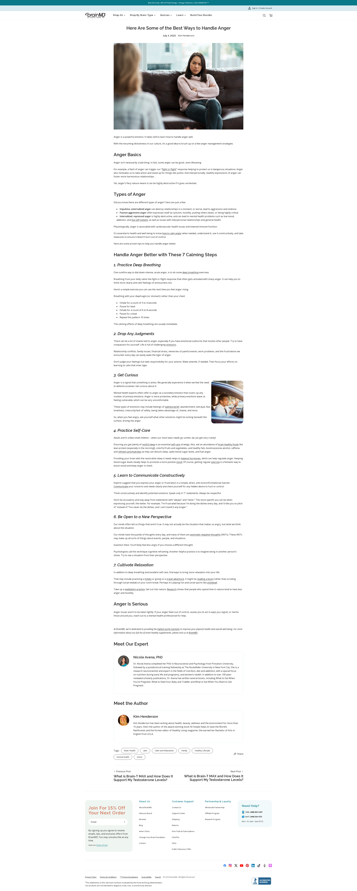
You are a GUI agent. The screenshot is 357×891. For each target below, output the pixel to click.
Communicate (121, 486)
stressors (171, 344)
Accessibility (146, 877)
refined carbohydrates (129, 451)
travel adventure (175, 579)
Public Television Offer (181, 849)
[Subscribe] (124, 822)
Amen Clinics (144, 831)
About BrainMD (145, 807)
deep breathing (190, 272)
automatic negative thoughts (205, 534)
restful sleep (148, 444)
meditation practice (135, 589)
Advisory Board (145, 813)
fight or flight (169, 169)
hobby (148, 579)
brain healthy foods (228, 444)
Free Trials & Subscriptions (183, 831)
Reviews (142, 819)
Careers (142, 843)
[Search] (264, 15)
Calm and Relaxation (164, 750)
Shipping (175, 819)
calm (145, 750)
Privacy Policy (91, 877)
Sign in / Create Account (262, 8)
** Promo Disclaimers (129, 877)
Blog (141, 825)
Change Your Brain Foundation (152, 837)
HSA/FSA (175, 837)
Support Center (178, 813)
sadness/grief (172, 406)
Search (158, 877)
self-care (175, 444)
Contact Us (176, 807)
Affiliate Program (212, 813)
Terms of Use (102, 845)
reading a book (205, 579)
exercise (215, 462)
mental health (123, 757)
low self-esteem (140, 219)
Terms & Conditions (108, 877)
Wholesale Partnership (215, 807)
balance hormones (191, 458)
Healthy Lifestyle (202, 750)
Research (172, 589)
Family (184, 750)
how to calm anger (172, 233)
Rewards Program (212, 819)
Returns (175, 825)
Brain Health (129, 750)
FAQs (174, 843)
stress (139, 757)
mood (179, 462)
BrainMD (173, 877)
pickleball (212, 582)
